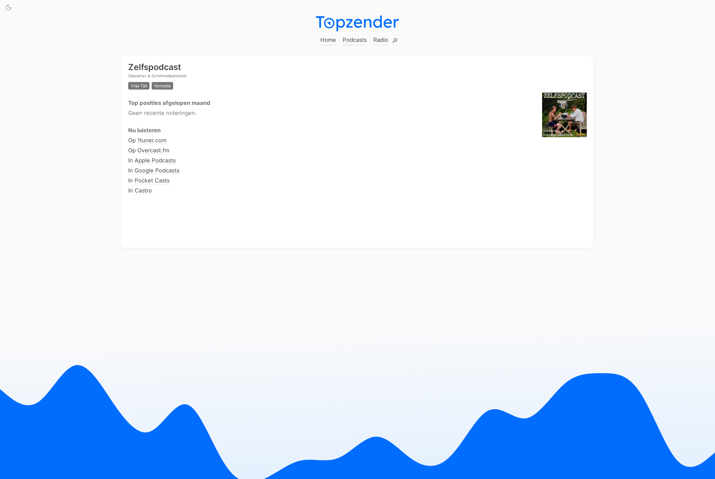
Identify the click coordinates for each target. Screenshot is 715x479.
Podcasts (355, 40)
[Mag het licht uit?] (8, 8)
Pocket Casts (152, 180)
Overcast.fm (153, 150)
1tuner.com (151, 140)
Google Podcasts (157, 170)
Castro (143, 190)
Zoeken (395, 41)
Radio (380, 40)
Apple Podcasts (155, 160)
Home (328, 40)
